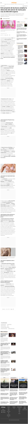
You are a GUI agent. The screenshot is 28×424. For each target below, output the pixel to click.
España (8, 410)
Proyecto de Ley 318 (3, 324)
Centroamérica (8, 414)
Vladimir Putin (16, 4)
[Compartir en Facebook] (2, 35)
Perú (8, 413)
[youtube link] (1, 412)
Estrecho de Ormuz (12, 4)
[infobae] (14, 2)
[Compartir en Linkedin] (6, 35)
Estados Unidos (8, 411)
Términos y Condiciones (24, 408)
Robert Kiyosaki (8, 4)
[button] (1, 2)
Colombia (9, 409)
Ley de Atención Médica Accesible (5, 327)
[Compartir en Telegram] (7, 35)
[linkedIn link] (4, 412)
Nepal (23, 4)
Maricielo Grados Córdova (6, 18)
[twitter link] (3, 410)
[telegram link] (3, 412)
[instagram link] (4, 410)
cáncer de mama (9, 324)
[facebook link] (1, 410)
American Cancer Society (4, 328)
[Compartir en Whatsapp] (1, 35)
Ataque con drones (20, 4)
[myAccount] (26, 2)
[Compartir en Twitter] (4, 35)
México (8, 412)
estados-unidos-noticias (11, 328)
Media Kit (19, 413)
